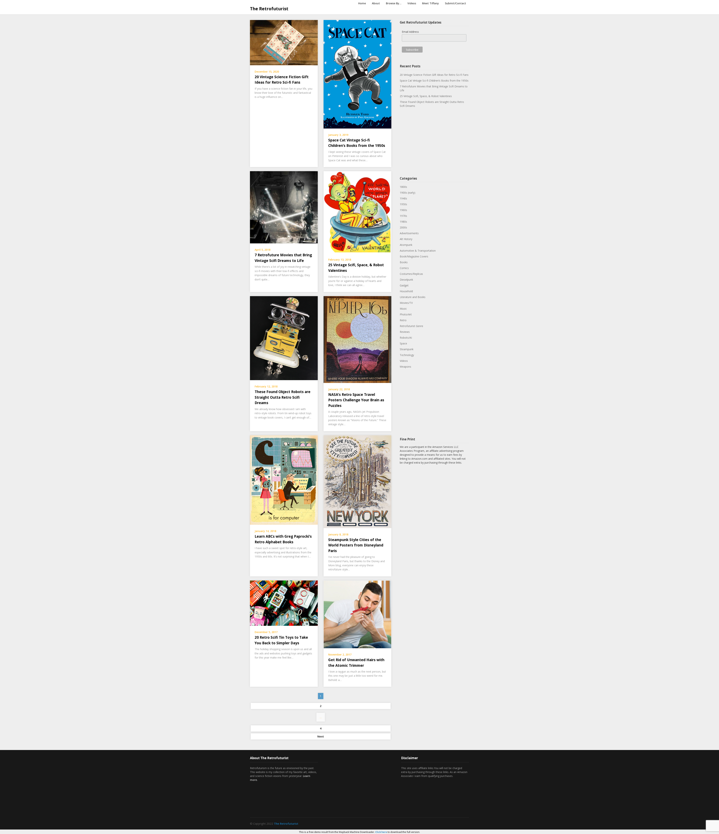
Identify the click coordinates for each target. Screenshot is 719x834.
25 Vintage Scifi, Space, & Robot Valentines (426, 96)
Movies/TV (406, 303)
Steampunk (406, 349)
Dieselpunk (406, 279)
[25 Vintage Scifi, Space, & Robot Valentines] (357, 212)
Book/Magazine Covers (414, 256)
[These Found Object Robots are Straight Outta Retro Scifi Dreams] (284, 338)
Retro (403, 320)
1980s (403, 221)
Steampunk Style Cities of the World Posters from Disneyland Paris (355, 545)
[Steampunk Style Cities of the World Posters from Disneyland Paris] (357, 481)
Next (320, 736)
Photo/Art (406, 314)
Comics (404, 268)
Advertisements (409, 233)
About (376, 3)
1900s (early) (407, 192)
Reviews (405, 332)
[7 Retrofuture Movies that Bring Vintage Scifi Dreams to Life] (284, 207)
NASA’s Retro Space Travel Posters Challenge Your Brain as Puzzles (356, 400)
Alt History (406, 239)
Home (362, 3)
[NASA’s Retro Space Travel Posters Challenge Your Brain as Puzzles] (357, 339)
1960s (403, 210)
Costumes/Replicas (411, 274)
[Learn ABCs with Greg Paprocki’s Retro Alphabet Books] (284, 480)
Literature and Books (412, 297)
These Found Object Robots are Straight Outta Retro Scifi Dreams (282, 397)
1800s (403, 187)
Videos (411, 3)
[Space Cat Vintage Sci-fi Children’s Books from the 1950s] (357, 74)
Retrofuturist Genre (411, 326)
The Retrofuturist (269, 9)
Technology (407, 355)
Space (403, 343)
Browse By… (393, 3)
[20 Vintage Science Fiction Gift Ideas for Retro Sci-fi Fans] (284, 42)
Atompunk (406, 245)
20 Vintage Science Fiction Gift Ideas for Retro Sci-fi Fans (434, 75)
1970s (403, 216)
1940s (403, 198)
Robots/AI (406, 337)
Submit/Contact (455, 3)
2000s (403, 227)
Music (403, 308)
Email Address (410, 31)
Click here (381, 832)
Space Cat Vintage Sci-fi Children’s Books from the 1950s (434, 80)
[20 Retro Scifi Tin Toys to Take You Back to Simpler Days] (284, 603)
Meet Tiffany (430, 3)
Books (404, 262)
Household (406, 291)
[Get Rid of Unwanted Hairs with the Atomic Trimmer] (357, 614)
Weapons (405, 366)
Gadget (404, 285)
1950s (403, 204)
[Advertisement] (434, 142)
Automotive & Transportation (418, 250)
